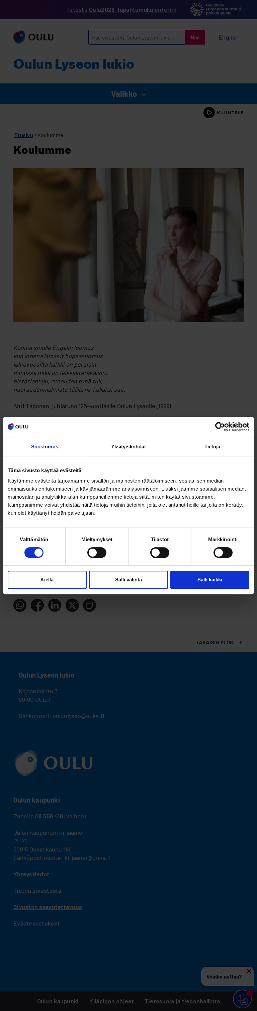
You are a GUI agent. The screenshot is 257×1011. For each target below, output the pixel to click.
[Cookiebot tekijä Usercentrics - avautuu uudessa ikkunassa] (220, 427)
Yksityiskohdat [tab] (128, 446)
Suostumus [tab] (44, 446)
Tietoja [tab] (212, 446)
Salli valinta (128, 579)
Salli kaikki (209, 579)
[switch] (96, 552)
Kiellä (47, 579)
